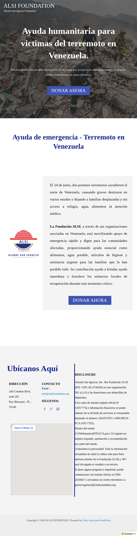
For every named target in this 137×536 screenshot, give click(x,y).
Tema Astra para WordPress (97, 520)
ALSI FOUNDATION (29, 6)
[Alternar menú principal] (130, 7)
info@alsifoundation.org (55, 393)
